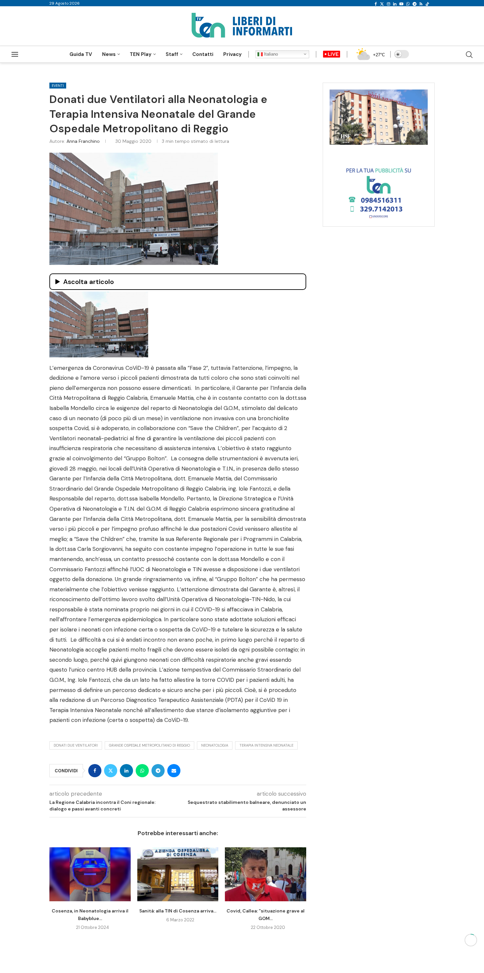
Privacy (232, 54)
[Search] (469, 54)
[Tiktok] (427, 4)
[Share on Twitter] (110, 770)
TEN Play (140, 54)
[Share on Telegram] (158, 770)
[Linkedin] (395, 4)
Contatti (202, 54)
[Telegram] (414, 4)
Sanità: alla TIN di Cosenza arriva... (177, 911)
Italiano (270, 54)
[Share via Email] (173, 770)
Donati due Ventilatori (76, 745)
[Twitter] (382, 4)
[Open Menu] (15, 54)
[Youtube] (401, 4)
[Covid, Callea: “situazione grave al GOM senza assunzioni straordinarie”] (265, 874)
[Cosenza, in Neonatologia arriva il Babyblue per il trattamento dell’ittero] (90, 874)
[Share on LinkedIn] (126, 770)
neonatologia (214, 745)
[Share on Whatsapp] (142, 770)
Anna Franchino (83, 141)
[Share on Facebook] (94, 770)
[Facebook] (375, 4)
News (109, 54)
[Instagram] (388, 4)
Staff (172, 54)
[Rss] (421, 4)
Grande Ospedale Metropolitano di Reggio (149, 745)
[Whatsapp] (408, 4)
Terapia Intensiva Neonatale (266, 745)
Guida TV (80, 54)
